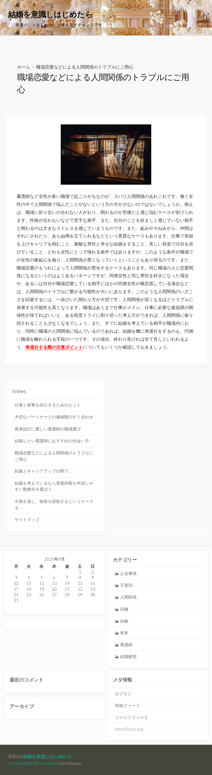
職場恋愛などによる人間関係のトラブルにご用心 (54, 456)
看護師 (126, 644)
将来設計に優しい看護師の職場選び (48, 429)
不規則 (126, 585)
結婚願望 (128, 656)
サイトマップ (27, 519)
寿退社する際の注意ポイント (54, 347)
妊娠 (124, 620)
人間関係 (128, 596)
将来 (124, 632)
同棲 (124, 609)
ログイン (123, 693)
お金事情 (128, 573)
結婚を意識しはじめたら (47, 756)
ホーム (23, 66)
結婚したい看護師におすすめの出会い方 (52, 440)
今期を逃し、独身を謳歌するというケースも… (54, 504)
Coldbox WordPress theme (34, 763)
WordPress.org (129, 729)
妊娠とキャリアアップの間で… (43, 471)
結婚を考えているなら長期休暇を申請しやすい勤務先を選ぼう (54, 486)
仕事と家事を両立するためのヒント (48, 405)
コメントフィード (131, 717)
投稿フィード (127, 705)
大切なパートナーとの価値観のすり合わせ (54, 416)
